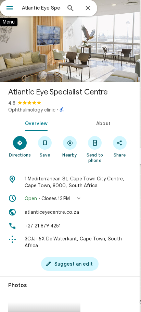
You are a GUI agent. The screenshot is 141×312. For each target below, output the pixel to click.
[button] (70, 198)
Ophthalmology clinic (31, 110)
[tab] (34, 123)
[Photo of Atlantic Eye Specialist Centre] (70, 41)
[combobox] (41, 8)
